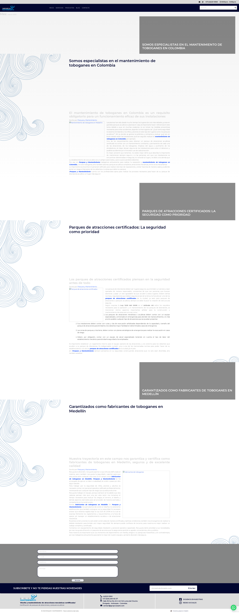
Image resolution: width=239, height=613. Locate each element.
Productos (69, 8)
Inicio (51, 8)
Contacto (86, 8)
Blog (78, 8)
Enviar (77, 580)
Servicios (59, 8)
